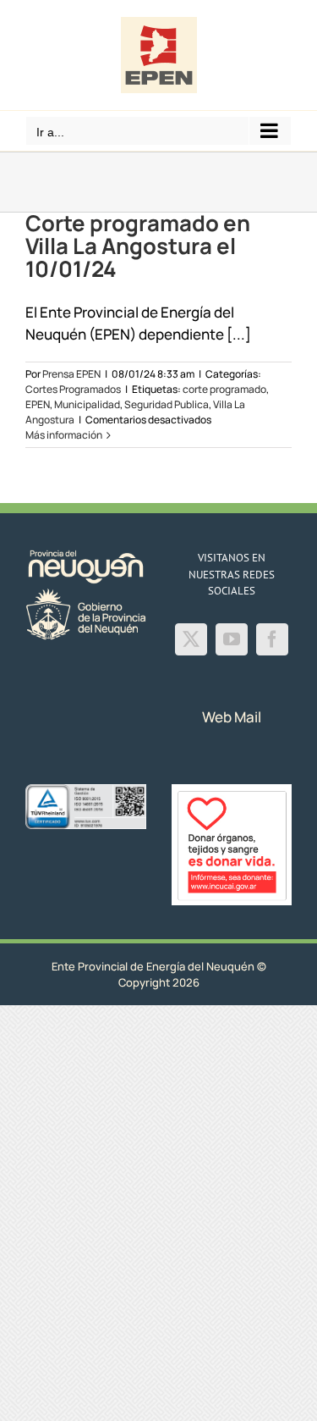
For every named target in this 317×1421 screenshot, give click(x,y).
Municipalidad (87, 404)
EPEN (37, 404)
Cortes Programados (73, 389)
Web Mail (231, 717)
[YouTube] (232, 639)
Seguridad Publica (166, 404)
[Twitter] (191, 639)
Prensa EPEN (71, 374)
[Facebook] (272, 639)
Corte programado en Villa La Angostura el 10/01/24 (137, 246)
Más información (63, 435)
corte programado (224, 389)
